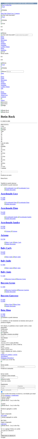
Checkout (3, 424)
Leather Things (5, 47)
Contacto (17, 13)
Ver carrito (4, 415)
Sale (5, 13)
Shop (2, 13)
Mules (2, 42)
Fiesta (2, 38)
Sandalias (3, 45)
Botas (2, 36)
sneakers (3, 43)
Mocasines (4, 40)
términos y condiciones (12, 395)
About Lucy (10, 13)
